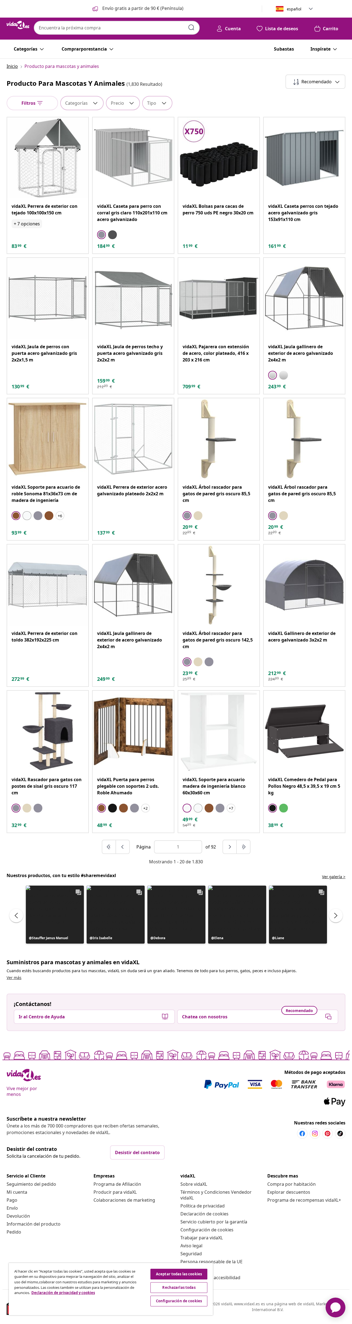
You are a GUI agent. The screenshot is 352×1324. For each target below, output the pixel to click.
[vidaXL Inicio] (18, 25)
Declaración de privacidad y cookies (63, 1292)
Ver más (14, 977)
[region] (111, 1289)
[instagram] (315, 1133)
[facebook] (302, 1133)
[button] (137, 9)
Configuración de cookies (206, 1230)
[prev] (122, 846)
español (294, 9)
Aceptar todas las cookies (179, 1274)
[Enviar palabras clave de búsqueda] (191, 27)
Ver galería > (333, 876)
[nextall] (243, 846)
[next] (230, 846)
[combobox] (117, 28)
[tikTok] (340, 1133)
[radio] (101, 234)
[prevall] (109, 846)
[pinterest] (327, 1133)
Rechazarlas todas (178, 1287)
